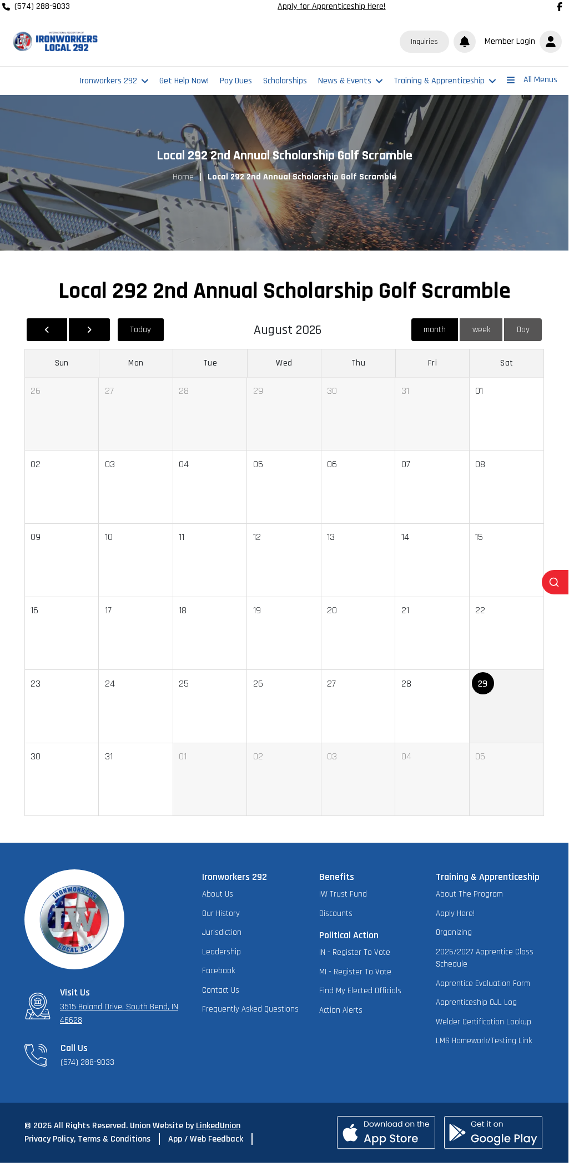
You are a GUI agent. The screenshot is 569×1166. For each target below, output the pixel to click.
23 (36, 683)
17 (108, 610)
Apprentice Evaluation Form (483, 983)
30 (332, 390)
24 (110, 683)
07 (405, 464)
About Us (217, 894)
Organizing (454, 932)
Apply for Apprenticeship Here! (331, 6)
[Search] (555, 582)
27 (109, 390)
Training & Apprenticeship (439, 81)
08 (480, 464)
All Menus (540, 80)
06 (332, 464)
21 (405, 610)
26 (36, 390)
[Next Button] (89, 329)
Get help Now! (184, 81)
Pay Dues (236, 81)
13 (331, 537)
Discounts (336, 913)
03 (110, 464)
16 (34, 610)
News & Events (344, 81)
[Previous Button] (47, 329)
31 (405, 390)
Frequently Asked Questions (250, 1009)
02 (36, 464)
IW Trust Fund (343, 894)
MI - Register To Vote (355, 972)
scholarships (285, 81)
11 (181, 537)
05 (258, 464)
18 (183, 610)
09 (36, 537)
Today (140, 329)
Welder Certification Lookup (483, 1022)
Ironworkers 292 (108, 81)
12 (257, 537)
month (435, 329)
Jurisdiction (221, 932)
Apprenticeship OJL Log (476, 1002)
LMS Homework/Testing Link (484, 1040)
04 (184, 464)
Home (183, 177)
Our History (221, 913)
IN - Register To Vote (354, 952)
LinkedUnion (218, 1126)
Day (523, 329)
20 (332, 610)
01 (479, 390)
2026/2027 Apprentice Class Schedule (484, 958)
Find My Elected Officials (360, 990)
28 (184, 390)
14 (405, 537)
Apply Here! (455, 913)
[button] (521, 42)
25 (184, 683)
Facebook (218, 970)
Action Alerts (340, 1010)
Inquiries (424, 42)
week (481, 329)
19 (257, 610)
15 (479, 537)
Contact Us (220, 990)
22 (480, 610)
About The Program (469, 894)
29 (258, 390)
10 (109, 537)
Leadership (221, 952)
